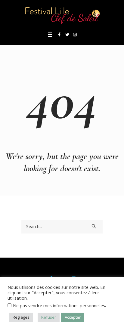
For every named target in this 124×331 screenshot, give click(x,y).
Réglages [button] (21, 317)
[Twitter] (67, 35)
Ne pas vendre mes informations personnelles (59, 305)
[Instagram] (75, 35)
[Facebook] (59, 35)
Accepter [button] (73, 317)
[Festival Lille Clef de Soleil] (62, 15)
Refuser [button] (48, 317)
